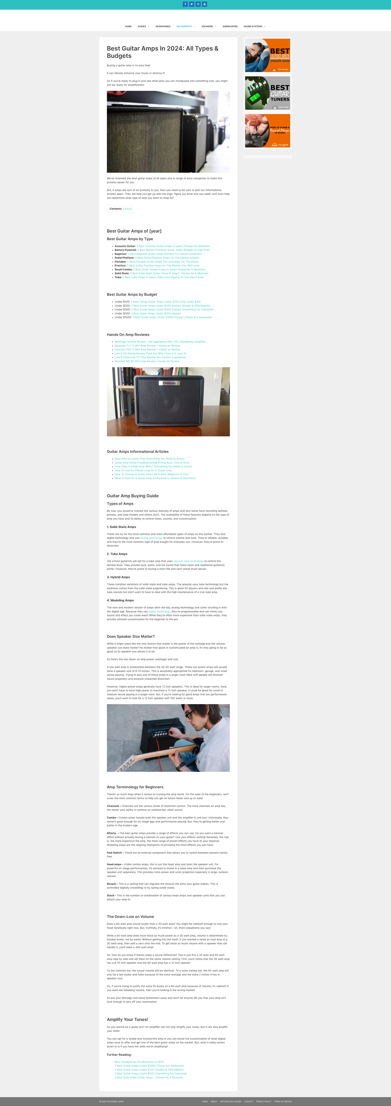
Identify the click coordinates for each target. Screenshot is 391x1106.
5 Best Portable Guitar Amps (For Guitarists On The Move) (162, 261)
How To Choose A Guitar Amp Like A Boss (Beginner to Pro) (151, 474)
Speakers (207, 26)
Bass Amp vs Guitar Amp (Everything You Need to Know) (149, 458)
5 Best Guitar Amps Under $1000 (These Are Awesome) (149, 1065)
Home (128, 26)
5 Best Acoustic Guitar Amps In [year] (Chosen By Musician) (173, 246)
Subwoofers (230, 26)
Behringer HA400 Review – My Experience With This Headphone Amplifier (160, 341)
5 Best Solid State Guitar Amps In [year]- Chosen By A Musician (169, 273)
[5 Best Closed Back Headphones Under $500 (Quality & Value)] (267, 70)
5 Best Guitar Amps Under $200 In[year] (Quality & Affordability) (170, 305)
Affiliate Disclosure (230, 1101)
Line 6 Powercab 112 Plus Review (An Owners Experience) (150, 357)
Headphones (163, 26)
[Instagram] (198, 4)
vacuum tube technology (188, 561)
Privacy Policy (263, 1101)
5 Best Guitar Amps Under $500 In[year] (156, 313)
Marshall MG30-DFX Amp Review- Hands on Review (147, 361)
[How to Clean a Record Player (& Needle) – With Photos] (267, 146)
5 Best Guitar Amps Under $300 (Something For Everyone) (151, 1073)
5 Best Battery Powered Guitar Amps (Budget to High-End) (173, 249)
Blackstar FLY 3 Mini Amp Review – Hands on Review (147, 345)
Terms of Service (283, 1101)
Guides (142, 26)
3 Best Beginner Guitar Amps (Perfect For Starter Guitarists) (164, 253)
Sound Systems (253, 26)
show (127, 209)
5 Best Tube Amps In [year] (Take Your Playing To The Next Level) (163, 277)
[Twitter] (191, 4)
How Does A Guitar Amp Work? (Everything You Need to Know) (153, 466)
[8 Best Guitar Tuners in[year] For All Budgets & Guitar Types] (267, 108)
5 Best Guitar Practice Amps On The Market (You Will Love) (163, 265)
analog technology (151, 537)
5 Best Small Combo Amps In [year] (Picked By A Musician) (169, 269)
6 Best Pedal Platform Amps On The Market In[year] (167, 257)
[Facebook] (185, 4)
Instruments (184, 26)
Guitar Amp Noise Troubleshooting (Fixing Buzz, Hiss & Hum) (152, 462)
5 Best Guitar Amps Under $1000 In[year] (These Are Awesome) (172, 317)
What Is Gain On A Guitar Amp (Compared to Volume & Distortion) (155, 478)
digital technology (159, 611)
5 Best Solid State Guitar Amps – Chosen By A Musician (149, 1077)
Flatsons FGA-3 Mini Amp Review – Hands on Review (147, 349)
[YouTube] (204, 4)
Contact (248, 1101)
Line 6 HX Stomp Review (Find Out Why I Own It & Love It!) (151, 353)
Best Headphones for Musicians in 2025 (139, 1061)
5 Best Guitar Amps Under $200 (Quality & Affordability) (149, 1069)
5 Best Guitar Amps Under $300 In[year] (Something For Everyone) (172, 309)
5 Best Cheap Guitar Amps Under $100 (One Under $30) (166, 301)
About (214, 1101)
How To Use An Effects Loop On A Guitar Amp (143, 470)
